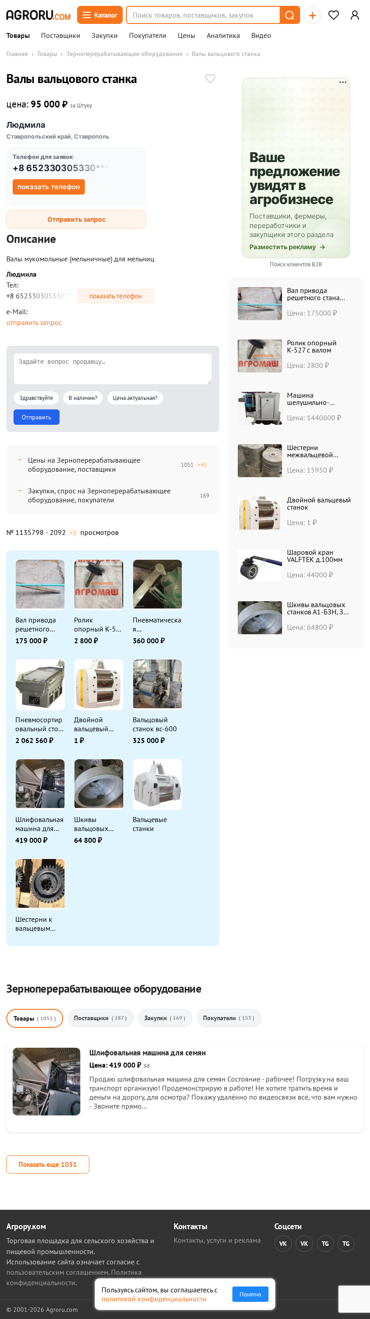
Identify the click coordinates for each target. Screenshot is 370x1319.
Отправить (36, 417)
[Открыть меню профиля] (355, 15)
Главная (17, 54)
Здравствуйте (36, 398)
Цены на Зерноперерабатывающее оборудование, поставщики (84, 464)
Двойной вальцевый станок (91, 724)
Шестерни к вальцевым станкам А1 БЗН (40, 924)
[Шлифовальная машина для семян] (46, 1112)
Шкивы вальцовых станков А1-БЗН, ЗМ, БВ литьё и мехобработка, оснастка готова (97, 824)
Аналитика (223, 36)
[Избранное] (333, 15)
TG (325, 1244)
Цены (186, 36)
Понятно (250, 1294)
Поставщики (60, 36)
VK (283, 1244)
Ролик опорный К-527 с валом (99, 624)
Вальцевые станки (150, 824)
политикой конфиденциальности (154, 1298)
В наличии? (83, 398)
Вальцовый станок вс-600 (155, 724)
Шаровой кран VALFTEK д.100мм (314, 556)
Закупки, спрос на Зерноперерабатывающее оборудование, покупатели (99, 495)
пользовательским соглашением (57, 1272)
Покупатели (147, 36)
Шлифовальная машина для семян (39, 824)
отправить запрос (34, 322)
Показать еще (47, 1164)
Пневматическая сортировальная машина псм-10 (157, 624)
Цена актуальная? (135, 398)
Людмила (25, 125)
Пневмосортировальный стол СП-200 (38, 724)
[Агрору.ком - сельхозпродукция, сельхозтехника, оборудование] (38, 15)
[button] (289, 15)
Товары (18, 36)
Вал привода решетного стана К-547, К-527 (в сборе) (39, 624)
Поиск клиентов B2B (296, 264)
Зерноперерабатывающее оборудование (124, 54)
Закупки (105, 36)
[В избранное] (210, 79)
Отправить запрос (76, 219)
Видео (261, 36)
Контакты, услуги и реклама (217, 1240)
